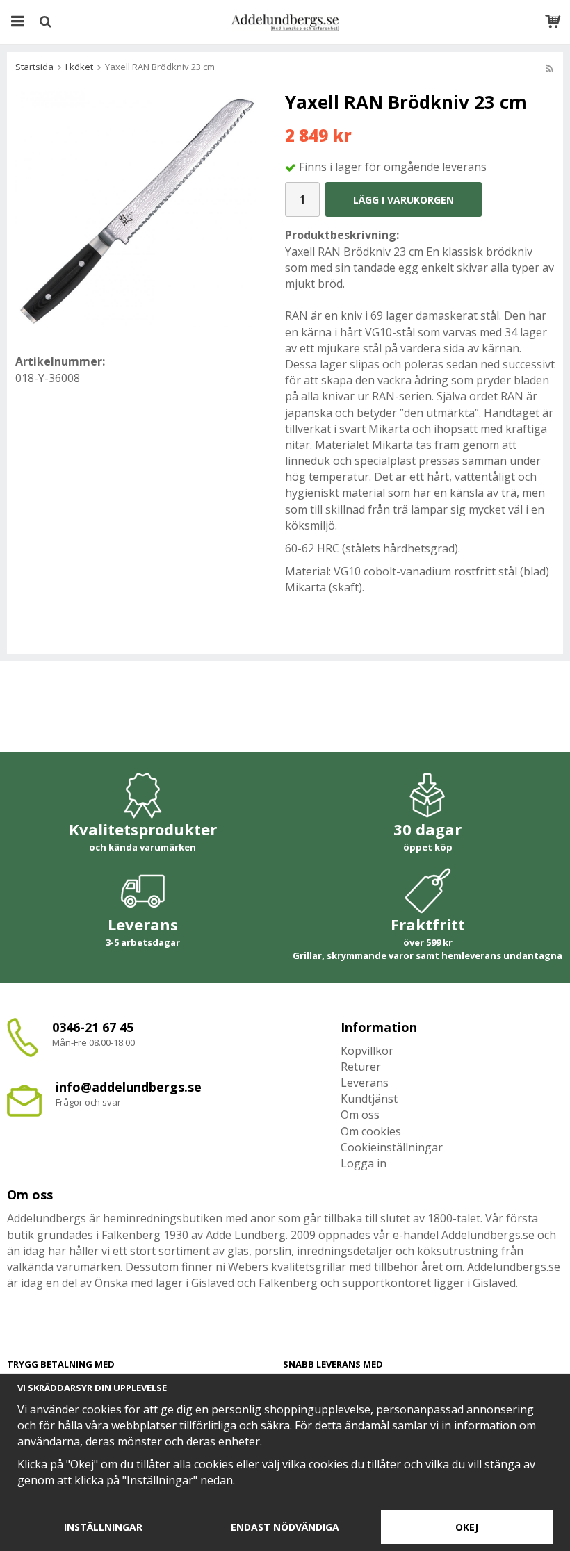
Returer (361, 1066)
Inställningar (103, 1527)
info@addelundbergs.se (129, 1086)
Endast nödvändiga (285, 1527)
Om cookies (371, 1131)
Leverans (365, 1082)
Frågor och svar (88, 1102)
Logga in (363, 1163)
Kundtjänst (369, 1098)
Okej (466, 1527)
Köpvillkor (367, 1050)
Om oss (360, 1114)
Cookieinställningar (392, 1147)
